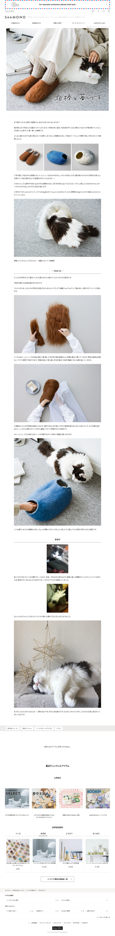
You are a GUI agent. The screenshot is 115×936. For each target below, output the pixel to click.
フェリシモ (7, 890)
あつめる (96, 833)
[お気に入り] (103, 11)
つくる (18, 833)
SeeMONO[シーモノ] (18, 890)
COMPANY (85, 923)
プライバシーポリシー (45, 923)
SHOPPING (76, 923)
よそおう (69, 833)
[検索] (98, 11)
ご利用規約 (34, 923)
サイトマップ (67, 923)
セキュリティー (57, 923)
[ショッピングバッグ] (108, 11)
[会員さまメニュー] (93, 11)
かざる (43, 833)
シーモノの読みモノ (31, 890)
